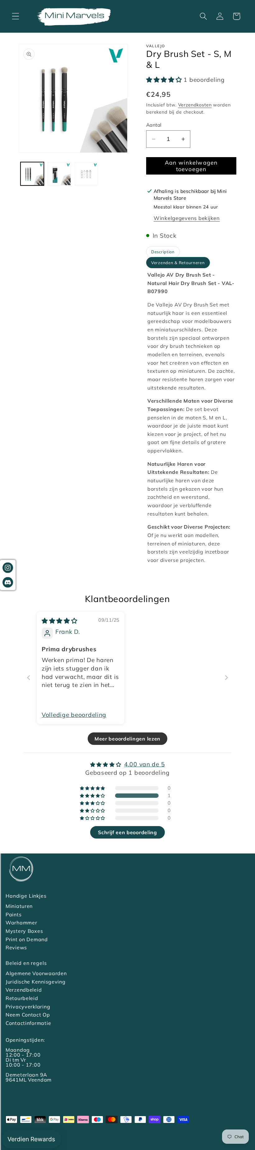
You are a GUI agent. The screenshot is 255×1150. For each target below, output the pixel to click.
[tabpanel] (191, 417)
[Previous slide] (29, 678)
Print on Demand (27, 939)
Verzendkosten (195, 105)
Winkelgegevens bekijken (187, 218)
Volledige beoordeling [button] (74, 714)
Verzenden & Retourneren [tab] (178, 262)
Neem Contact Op (28, 1015)
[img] (59, 620)
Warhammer (21, 922)
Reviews (16, 947)
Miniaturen (19, 906)
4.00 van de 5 (144, 764)
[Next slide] (226, 678)
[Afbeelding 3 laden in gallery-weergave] (86, 173)
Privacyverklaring (28, 1006)
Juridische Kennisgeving (36, 982)
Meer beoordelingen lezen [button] (127, 739)
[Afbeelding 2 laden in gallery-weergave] (59, 173)
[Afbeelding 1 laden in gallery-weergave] (32, 173)
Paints (13, 914)
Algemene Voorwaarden (36, 973)
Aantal (154, 125)
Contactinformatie (28, 1023)
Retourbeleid (22, 998)
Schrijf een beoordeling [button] (127, 832)
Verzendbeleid (24, 990)
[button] (15, 16)
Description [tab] (163, 251)
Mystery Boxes (24, 931)
